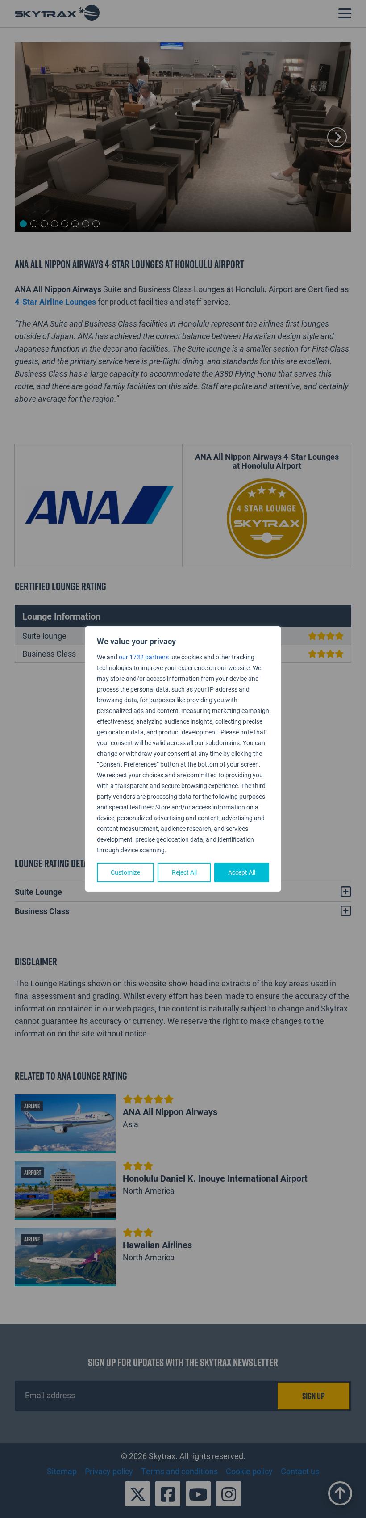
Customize (125, 872)
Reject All (184, 872)
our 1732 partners (144, 657)
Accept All (241, 872)
